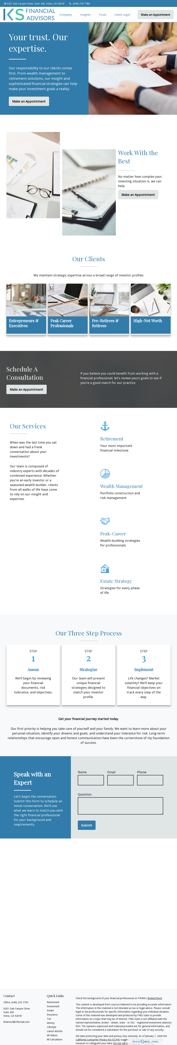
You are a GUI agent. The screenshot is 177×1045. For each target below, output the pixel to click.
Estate (50, 1010)
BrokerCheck (155, 998)
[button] (65, 14)
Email (111, 772)
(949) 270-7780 (81, 3)
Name (82, 772)
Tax (49, 1018)
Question (84, 794)
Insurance (52, 1014)
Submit (86, 825)
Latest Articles (55, 1031)
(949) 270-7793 (19, 1002)
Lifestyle (51, 1027)
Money (51, 1022)
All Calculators (55, 1039)
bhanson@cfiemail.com (16, 1021)
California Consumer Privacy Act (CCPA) (98, 1039)
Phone (141, 772)
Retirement (53, 1002)
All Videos (52, 1035)
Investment (53, 1006)
